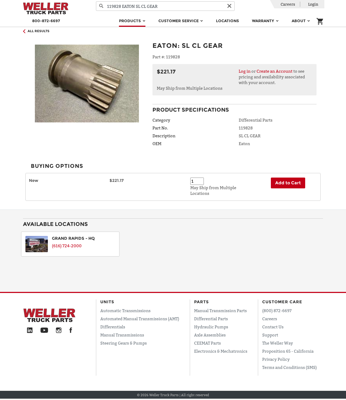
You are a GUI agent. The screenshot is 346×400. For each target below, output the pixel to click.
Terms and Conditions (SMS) (289, 367)
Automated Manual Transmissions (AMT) (139, 318)
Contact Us (273, 326)
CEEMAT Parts (207, 343)
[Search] (101, 6)
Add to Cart (288, 182)
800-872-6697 (46, 20)
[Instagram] (59, 330)
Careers (288, 4)
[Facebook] (70, 330)
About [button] (299, 20)
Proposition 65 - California (288, 351)
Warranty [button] (263, 20)
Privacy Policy (276, 359)
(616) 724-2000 (67, 245)
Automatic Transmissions (125, 310)
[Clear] (229, 6)
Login (313, 4)
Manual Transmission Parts (220, 310)
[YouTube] (44, 330)
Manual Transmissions (122, 334)
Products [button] (130, 20)
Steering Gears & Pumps (123, 343)
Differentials (112, 326)
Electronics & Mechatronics (220, 351)
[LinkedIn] (29, 330)
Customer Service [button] (179, 20)
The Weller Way (277, 343)
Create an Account (274, 71)
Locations (227, 20)
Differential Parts (211, 318)
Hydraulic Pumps (211, 326)
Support (270, 334)
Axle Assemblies (210, 334)
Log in (245, 71)
